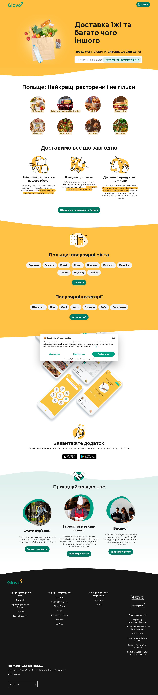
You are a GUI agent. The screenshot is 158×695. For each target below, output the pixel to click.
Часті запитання (59, 602)
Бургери (43, 670)
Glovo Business (20, 616)
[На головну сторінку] (15, 4)
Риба (50, 670)
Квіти (34, 670)
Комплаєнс (137, 633)
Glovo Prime (59, 606)
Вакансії (20, 600)
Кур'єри (20, 611)
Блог (59, 610)
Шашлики (13, 670)
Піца (22, 670)
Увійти (59, 624)
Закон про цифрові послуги (137, 646)
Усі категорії (14, 674)
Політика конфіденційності (138, 620)
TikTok (98, 604)
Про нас (59, 597)
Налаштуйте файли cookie (137, 639)
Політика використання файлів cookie (138, 627)
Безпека (59, 619)
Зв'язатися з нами (59, 615)
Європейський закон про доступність (137, 653)
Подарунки (60, 670)
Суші (27, 670)
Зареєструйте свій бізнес (20, 605)
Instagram (98, 600)
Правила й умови (137, 615)
